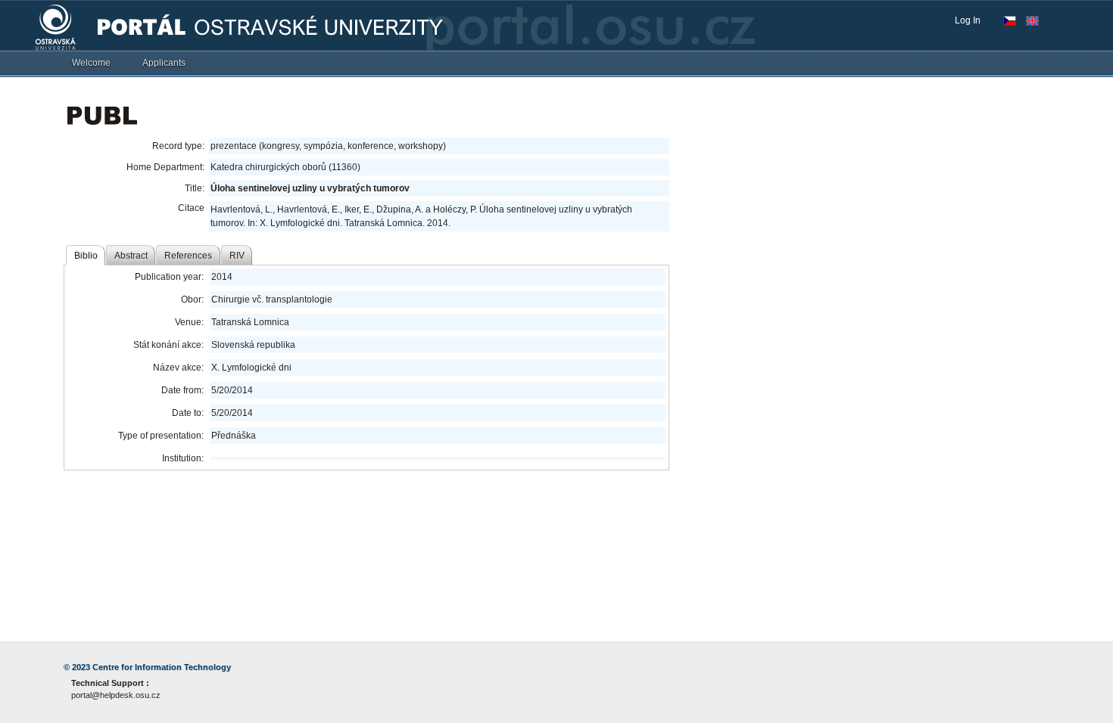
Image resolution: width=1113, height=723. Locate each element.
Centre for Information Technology (161, 667)
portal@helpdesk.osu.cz (116, 695)
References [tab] (188, 255)
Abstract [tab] (131, 255)
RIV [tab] (237, 255)
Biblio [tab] (86, 255)
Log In (967, 20)
